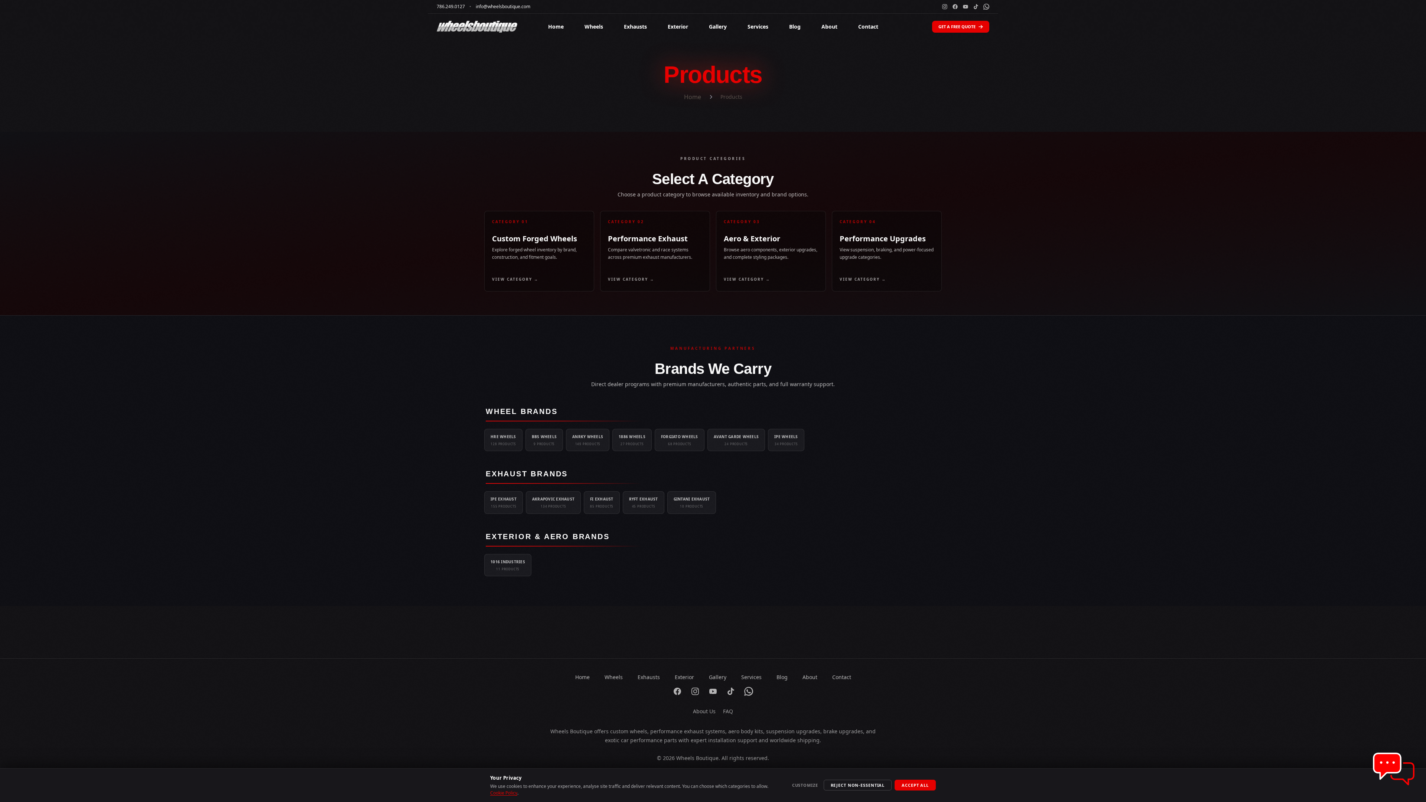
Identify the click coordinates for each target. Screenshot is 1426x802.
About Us (704, 711)
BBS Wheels (544, 440)
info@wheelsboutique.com (503, 7)
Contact (868, 26)
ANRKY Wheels (587, 440)
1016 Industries (508, 565)
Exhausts (635, 26)
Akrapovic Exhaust (553, 502)
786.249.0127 (451, 7)
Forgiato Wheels (679, 440)
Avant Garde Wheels (736, 440)
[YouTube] (965, 7)
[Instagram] (945, 7)
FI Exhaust (601, 502)
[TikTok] (976, 7)
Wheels (594, 26)
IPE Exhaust (504, 502)
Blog (795, 26)
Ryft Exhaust (643, 502)
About (829, 26)
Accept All (915, 785)
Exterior (678, 26)
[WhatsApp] (986, 7)
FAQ (728, 711)
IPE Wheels (786, 440)
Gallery (718, 26)
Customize (805, 785)
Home (556, 26)
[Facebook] (955, 7)
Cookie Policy (503, 793)
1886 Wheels (632, 440)
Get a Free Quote (957, 26)
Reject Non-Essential (858, 785)
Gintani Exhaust (692, 502)
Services (758, 26)
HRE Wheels (503, 440)
